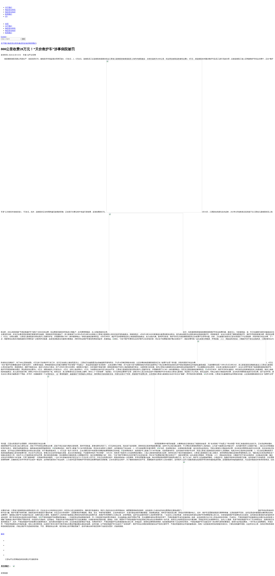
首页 (7, 24)
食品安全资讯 (10, 10)
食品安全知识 (10, 12)
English (3, 37)
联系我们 (8, 14)
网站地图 (9, 561)
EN (6, 16)
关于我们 (8, 7)
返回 (2, 534)
